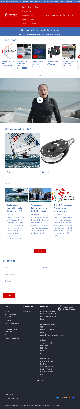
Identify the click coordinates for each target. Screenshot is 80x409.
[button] (30, 7)
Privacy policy (38, 405)
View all (40, 251)
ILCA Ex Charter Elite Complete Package (22, 62)
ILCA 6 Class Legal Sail (38, 61)
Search (7, 311)
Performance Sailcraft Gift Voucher (9, 62)
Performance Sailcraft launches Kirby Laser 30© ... (16, 208)
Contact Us (8, 320)
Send (9, 295)
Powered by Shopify (28, 405)
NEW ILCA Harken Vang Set (54, 61)
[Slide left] (36, 75)
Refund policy (46, 405)
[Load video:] (40, 100)
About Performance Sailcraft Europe (10, 315)
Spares (44, 172)
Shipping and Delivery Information (11, 330)
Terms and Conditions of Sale (12, 324)
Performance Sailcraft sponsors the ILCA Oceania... (39, 208)
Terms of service (55, 405)
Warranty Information (11, 335)
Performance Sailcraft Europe (16, 405)
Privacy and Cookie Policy (12, 338)
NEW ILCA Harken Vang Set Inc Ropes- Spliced (69, 62)
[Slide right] (44, 75)
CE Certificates (27, 311)
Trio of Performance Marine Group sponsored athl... (63, 208)
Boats (9, 172)
